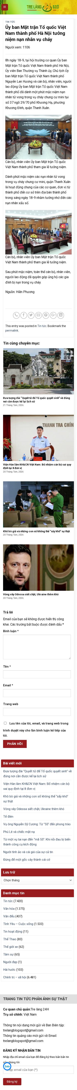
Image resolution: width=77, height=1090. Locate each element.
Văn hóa (9, 909)
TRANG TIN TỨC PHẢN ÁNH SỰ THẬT (35, 999)
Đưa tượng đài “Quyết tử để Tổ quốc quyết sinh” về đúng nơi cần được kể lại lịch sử (37, 773)
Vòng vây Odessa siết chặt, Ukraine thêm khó (33, 809)
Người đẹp (10, 962)
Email (8, 685)
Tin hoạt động (12, 931)
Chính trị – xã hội (14, 977)
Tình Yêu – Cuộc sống (18, 924)
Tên (7, 666)
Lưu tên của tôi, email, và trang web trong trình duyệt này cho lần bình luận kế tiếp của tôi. (35, 730)
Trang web (10, 704)
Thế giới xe (10, 947)
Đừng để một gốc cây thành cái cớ (26, 859)
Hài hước (9, 970)
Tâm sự (8, 954)
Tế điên (8, 816)
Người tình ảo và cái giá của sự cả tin (28, 852)
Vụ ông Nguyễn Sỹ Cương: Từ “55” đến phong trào (37, 824)
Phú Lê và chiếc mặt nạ (19, 832)
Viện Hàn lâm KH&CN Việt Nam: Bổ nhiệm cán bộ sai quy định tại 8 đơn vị (36, 786)
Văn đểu (9, 916)
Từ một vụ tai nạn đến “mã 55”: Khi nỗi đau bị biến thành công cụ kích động (36, 842)
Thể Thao (9, 939)
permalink (11, 330)
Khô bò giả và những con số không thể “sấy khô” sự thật (35, 799)
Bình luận (11, 631)
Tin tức (10, 22)
